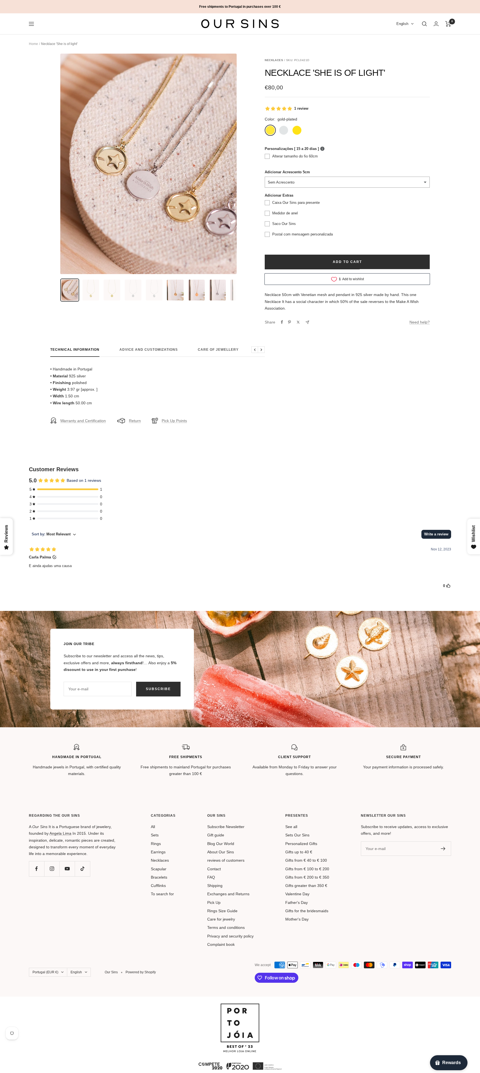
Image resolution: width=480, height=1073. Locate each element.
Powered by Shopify (141, 972)
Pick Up (214, 902)
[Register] (443, 849)
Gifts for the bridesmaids (306, 911)
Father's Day (296, 902)
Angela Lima (60, 833)
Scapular (158, 869)
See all (291, 826)
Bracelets (159, 877)
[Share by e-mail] (307, 322)
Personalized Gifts (301, 843)
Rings (156, 843)
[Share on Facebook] (282, 322)
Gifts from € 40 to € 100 (306, 860)
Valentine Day (297, 894)
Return (135, 420)
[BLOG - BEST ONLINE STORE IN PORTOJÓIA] (240, 1007)
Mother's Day (297, 919)
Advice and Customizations (148, 350)
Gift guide (215, 835)
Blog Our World (220, 843)
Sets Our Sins (297, 835)
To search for (162, 894)
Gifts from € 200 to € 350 (307, 877)
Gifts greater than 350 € (306, 885)
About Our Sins (220, 852)
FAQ (211, 877)
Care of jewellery (218, 350)
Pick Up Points (174, 420)
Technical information (74, 350)
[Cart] (448, 24)
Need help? (419, 322)
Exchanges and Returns (228, 894)
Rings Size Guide (222, 911)
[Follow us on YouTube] (67, 868)
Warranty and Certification (83, 420)
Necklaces (160, 860)
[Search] (424, 23)
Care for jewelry (221, 919)
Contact (214, 869)
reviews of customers (225, 860)
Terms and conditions (226, 927)
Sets (155, 835)
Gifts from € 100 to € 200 (307, 869)
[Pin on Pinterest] (289, 322)
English (402, 24)
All (153, 826)
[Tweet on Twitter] (298, 322)
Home (33, 44)
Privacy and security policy (230, 936)
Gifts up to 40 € (298, 852)
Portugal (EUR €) (45, 972)
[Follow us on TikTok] (82, 868)
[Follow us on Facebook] (36, 868)
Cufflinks (158, 885)
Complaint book (221, 944)
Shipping (214, 885)
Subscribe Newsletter (225, 826)
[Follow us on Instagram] (51, 868)
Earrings (158, 852)
